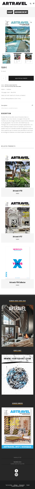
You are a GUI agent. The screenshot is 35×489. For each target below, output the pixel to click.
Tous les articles (9, 485)
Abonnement (21, 12)
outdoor (17, 86)
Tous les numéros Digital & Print (12, 85)
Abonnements (22, 485)
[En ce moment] (17, 448)
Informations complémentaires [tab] (9, 108)
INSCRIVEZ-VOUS (17, 462)
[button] (31, 22)
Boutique (15, 485)
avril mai (9, 86)
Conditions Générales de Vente (17, 486)
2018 (6, 85)
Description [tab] (4, 105)
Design (12, 86)
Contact (27, 485)
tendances (19, 86)
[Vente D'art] (17, 394)
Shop (10, 12)
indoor (14, 86)
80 (7, 86)
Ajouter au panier (21, 78)
